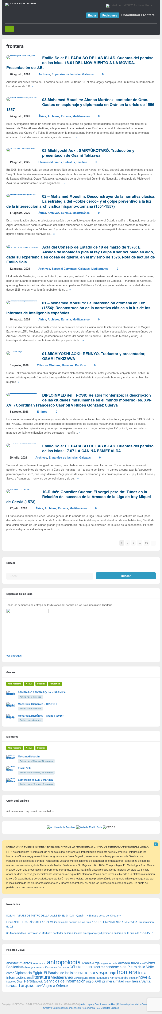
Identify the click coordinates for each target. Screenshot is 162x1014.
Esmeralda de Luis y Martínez (35, 779)
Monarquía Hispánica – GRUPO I (37, 704)
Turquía (26, 985)
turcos (12, 985)
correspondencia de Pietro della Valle (124, 967)
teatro (128, 981)
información (15, 978)
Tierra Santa (140, 981)
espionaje (107, 972)
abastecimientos (19, 963)
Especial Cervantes (64, 268)
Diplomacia (23, 973)
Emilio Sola (24, 768)
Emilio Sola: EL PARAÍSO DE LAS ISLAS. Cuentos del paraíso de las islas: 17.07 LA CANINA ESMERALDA (98, 448)
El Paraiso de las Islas (60, 973)
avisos (149, 963)
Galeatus (88, 74)
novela (144, 977)
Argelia (104, 963)
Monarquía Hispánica (84, 978)
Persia (29, 981)
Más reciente (14, 684)
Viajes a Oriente (55, 986)
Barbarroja (27, 967)
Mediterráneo (81, 116)
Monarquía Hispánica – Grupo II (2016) (40, 715)
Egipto (37, 973)
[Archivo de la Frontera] (20, 2)
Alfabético (55, 684)
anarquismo (39, 963)
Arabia (86, 963)
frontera (127, 972)
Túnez (38, 986)
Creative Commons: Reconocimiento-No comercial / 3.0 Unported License (81, 1008)
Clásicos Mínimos (50, 162)
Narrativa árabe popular (123, 977)
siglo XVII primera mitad (105, 981)
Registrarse (109, 15)
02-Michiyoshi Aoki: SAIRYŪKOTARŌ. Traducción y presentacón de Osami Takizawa (88, 153)
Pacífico (82, 162)
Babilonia (13, 967)
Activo (29, 684)
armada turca (128, 963)
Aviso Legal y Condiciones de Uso (97, 1004)
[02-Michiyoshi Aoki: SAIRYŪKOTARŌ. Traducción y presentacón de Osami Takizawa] (20, 148)
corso (10, 973)
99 (146, 543)
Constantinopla (82, 967)
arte (142, 963)
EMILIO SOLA (88, 973)
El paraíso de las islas (66, 74)
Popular (41, 684)
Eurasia (66, 116)
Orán (20, 981)
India (142, 973)
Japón (28, 978)
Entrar (92, 15)
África (42, 116)
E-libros (42, 411)
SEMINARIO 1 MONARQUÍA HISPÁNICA (42, 692)
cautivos (39, 967)
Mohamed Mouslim (29, 756)
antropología (64, 962)
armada (113, 963)
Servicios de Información (64, 981)
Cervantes (51, 967)
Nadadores (102, 977)
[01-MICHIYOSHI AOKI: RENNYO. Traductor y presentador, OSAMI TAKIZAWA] (14, 351)
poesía (39, 981)
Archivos (44, 74)
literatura (41, 977)
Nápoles (11, 981)
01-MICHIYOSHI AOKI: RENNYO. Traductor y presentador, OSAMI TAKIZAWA (93, 356)
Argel (96, 963)
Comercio (63, 967)
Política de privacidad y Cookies (133, 1004)
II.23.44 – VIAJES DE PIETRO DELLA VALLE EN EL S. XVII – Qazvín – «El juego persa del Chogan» (63, 915)
